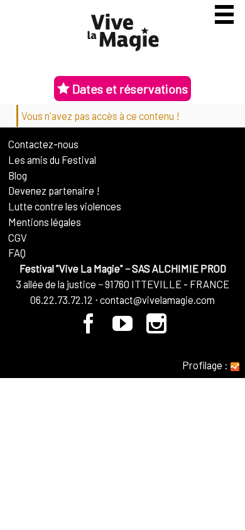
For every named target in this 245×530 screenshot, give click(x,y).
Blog (17, 175)
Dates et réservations (129, 88)
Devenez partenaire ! (54, 190)
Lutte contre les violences (64, 206)
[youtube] (123, 328)
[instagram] (157, 328)
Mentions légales (44, 221)
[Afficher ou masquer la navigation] (224, 14)
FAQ (17, 252)
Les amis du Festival (52, 159)
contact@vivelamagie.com (157, 299)
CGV (17, 237)
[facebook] (89, 328)
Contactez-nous (43, 144)
